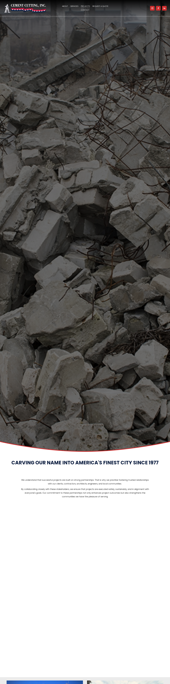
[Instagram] (152, 8)
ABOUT (65, 6)
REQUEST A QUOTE (100, 6)
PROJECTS (85, 6)
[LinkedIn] (164, 8)
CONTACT (85, 10)
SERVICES (74, 6)
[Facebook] (158, 8)
